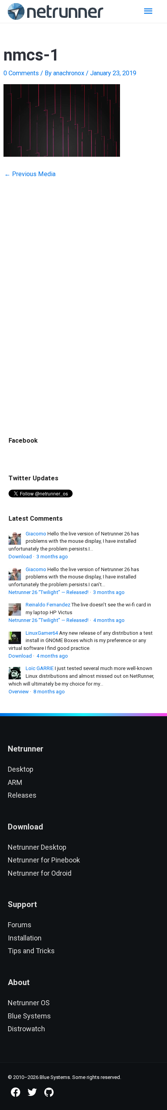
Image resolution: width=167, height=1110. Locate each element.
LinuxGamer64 (42, 633)
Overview (19, 691)
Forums (19, 925)
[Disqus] (83, 292)
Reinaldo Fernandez (48, 605)
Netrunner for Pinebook (44, 860)
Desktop (20, 769)
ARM (15, 782)
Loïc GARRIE (40, 668)
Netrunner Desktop (37, 847)
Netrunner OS (29, 1003)
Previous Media (30, 174)
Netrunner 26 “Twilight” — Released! (49, 592)
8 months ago (49, 691)
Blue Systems (29, 1016)
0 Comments (21, 73)
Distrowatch (26, 1029)
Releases (22, 795)
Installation (25, 938)
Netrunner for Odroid (39, 873)
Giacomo (36, 534)
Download (20, 556)
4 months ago (109, 620)
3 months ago (52, 556)
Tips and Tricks (31, 951)
